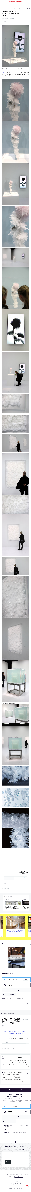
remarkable (16, 1025)
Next (29, 938)
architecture (8, 1025)
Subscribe (12, 994)
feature (11, 18)
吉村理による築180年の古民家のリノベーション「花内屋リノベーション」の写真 (11, 1021)
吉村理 (3, 1037)
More (27, 999)
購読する (8, 1162)
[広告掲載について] (26, 944)
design (6, 18)
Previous (27, 938)
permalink (12, 888)
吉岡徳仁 (4, 21)
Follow (26, 979)
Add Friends (26, 990)
